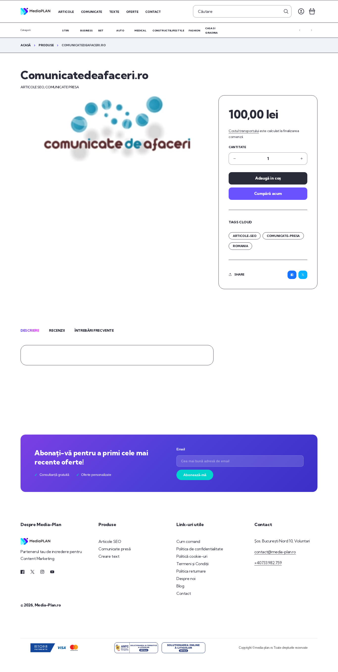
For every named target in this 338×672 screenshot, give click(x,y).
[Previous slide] (300, 30)
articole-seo (244, 236)
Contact (183, 593)
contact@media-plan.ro (275, 551)
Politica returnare (191, 571)
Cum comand (188, 541)
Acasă (26, 45)
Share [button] (239, 274)
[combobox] (242, 11)
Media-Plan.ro (48, 604)
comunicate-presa (283, 236)
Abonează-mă (194, 475)
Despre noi (185, 578)
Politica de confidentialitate (199, 548)
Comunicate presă (114, 548)
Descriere (30, 330)
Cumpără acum (268, 193)
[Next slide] (311, 30)
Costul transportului (244, 131)
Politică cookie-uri (191, 556)
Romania (240, 246)
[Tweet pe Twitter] (302, 275)
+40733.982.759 (268, 562)
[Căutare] (286, 11)
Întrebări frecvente (94, 330)
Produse (46, 45)
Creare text (109, 556)
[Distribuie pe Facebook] (292, 275)
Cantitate (237, 147)
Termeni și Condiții (192, 563)
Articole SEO (109, 541)
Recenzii (57, 330)
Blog (180, 585)
